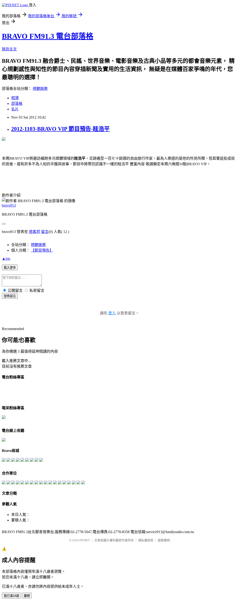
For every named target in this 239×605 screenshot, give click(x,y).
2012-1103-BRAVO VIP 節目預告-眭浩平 (60, 129)
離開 (27, 596)
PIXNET (84, 540)
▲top (6, 258)
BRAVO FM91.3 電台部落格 (47, 36)
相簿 (15, 98)
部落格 (16, 104)
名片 (15, 109)
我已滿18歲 (11, 596)
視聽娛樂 (40, 89)
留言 (45, 232)
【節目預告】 (42, 250)
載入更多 (10, 267)
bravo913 (9, 205)
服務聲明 (164, 540)
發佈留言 (10, 296)
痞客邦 (34, 232)
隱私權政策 (145, 540)
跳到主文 (9, 49)
